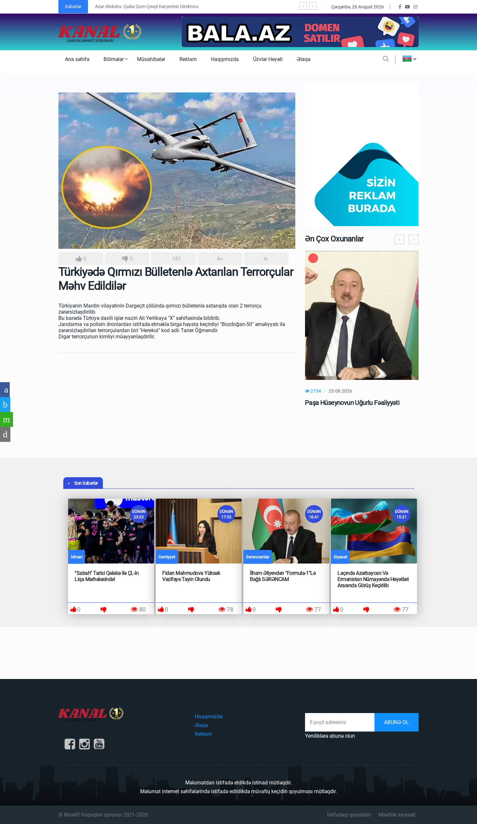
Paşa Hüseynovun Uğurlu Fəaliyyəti (352, 402)
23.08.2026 (340, 391)
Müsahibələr (151, 59)
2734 (315, 391)
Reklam (188, 59)
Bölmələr (114, 59)
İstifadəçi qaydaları (349, 815)
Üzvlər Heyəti (268, 59)
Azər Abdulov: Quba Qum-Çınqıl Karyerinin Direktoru (147, 6)
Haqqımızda (225, 59)
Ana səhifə (77, 59)
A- (266, 259)
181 (176, 259)
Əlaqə (303, 59)
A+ (220, 259)
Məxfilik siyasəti (397, 815)
